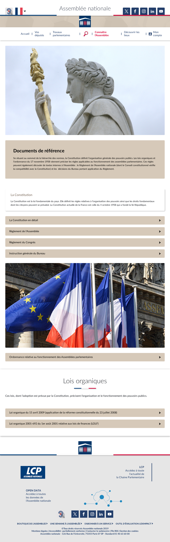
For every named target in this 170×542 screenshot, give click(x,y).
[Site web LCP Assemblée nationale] (85, 472)
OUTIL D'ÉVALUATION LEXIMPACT (133, 524)
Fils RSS (114, 531)
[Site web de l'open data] (85, 496)
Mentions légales (40, 531)
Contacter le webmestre (97, 531)
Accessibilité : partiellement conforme (67, 531)
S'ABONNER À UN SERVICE (98, 524)
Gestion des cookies (129, 531)
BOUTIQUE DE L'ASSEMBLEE (31, 524)
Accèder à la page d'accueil (85, 20)
